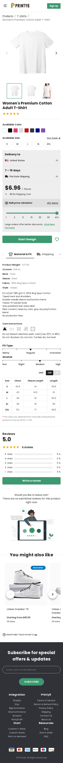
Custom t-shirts (17, 728)
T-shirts (21, 16)
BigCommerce (17, 708)
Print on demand (17, 736)
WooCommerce (17, 711)
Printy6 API (16, 719)
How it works (46, 732)
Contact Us (46, 715)
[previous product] (10, 594)
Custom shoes (17, 732)
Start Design (27, 239)
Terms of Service (46, 700)
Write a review (31, 480)
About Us (46, 719)
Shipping (46, 711)
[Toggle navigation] (5, 5)
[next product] (52, 594)
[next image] (56, 53)
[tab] (20, 254)
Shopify (17, 700)
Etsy (17, 704)
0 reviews (27, 447)
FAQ (46, 736)
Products (7, 16)
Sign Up (54, 5)
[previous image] (7, 53)
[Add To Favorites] (57, 239)
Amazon (17, 715)
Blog (46, 728)
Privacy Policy (46, 708)
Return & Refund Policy (46, 704)
